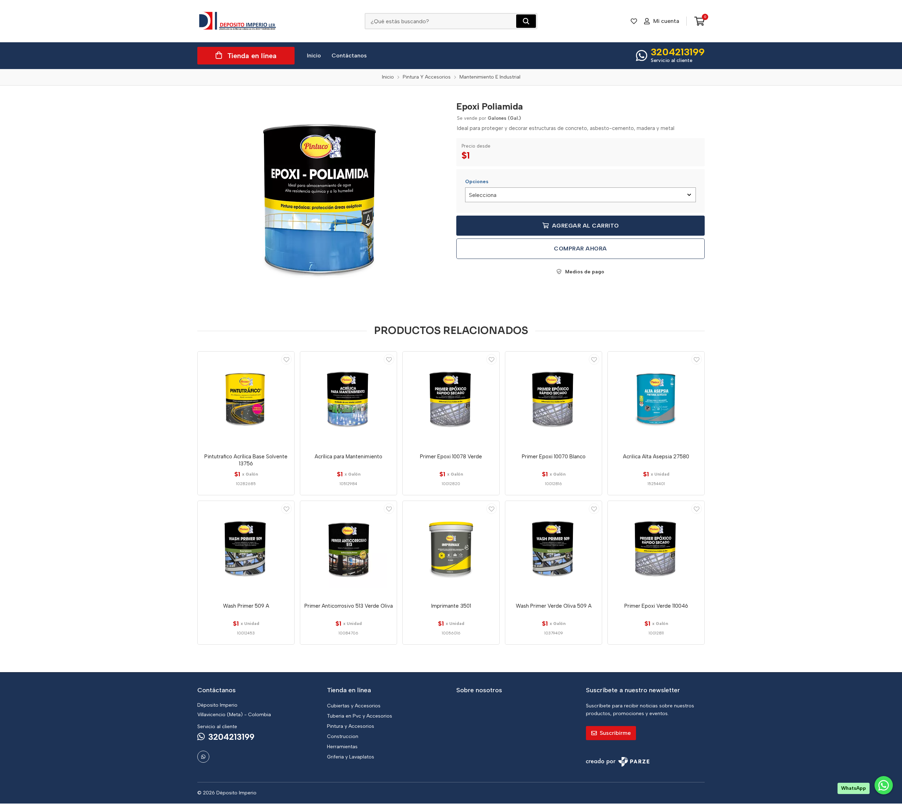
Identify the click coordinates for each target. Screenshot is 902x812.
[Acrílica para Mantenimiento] (348, 400)
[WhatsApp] (203, 757)
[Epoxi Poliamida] (321, 202)
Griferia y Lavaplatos (350, 757)
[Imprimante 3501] (451, 549)
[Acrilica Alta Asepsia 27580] (656, 400)
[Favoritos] (634, 21)
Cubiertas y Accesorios (354, 706)
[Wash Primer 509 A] (246, 549)
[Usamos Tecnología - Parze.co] (617, 762)
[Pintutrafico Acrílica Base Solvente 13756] (246, 400)
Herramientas (342, 747)
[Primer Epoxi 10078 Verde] (451, 400)
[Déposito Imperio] (237, 21)
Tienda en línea (252, 55)
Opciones (476, 182)
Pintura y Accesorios (350, 726)
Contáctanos (349, 55)
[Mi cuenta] (286, 359)
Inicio (314, 55)
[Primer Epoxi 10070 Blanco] (553, 400)
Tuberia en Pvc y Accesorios (359, 716)
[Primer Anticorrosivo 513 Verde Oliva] (348, 549)
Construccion (342, 736)
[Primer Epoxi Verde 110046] (656, 549)
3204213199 (678, 52)
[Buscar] (526, 21)
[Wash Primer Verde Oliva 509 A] (553, 549)
